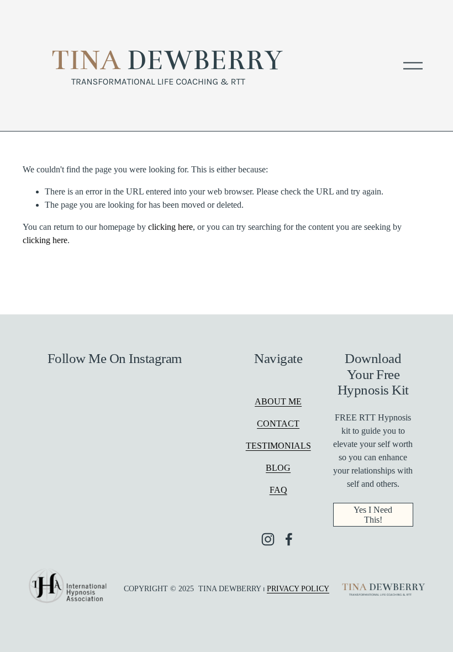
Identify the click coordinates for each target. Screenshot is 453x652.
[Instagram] (268, 539)
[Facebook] (289, 539)
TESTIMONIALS (278, 445)
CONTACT (278, 423)
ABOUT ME (278, 401)
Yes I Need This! (373, 514)
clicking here (170, 227)
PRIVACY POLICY (298, 588)
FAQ (278, 490)
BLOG (278, 467)
